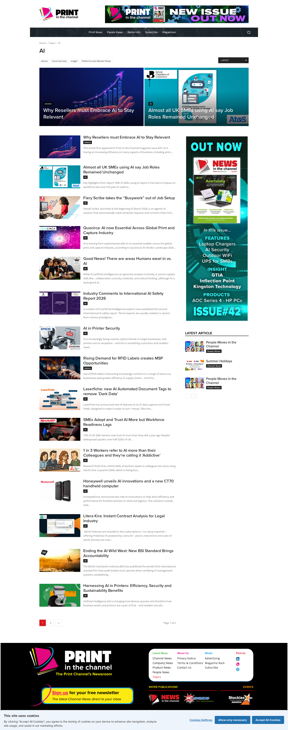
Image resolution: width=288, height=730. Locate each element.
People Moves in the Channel (221, 344)
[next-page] (193, 395)
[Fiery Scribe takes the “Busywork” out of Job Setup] (59, 207)
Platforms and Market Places (96, 60)
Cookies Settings (201, 720)
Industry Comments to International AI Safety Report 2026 (123, 295)
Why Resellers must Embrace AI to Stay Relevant (126, 137)
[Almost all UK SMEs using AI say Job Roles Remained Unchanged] (196, 97)
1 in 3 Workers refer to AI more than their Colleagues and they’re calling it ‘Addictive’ (121, 452)
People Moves (213, 351)
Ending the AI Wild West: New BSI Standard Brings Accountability (128, 553)
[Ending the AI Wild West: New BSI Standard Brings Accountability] (59, 560)
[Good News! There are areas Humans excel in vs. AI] (59, 268)
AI (151, 104)
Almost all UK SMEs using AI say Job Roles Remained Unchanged (121, 169)
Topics (52, 43)
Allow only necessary (232, 720)
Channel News (214, 365)
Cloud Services (59, 60)
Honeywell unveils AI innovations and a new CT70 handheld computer (128, 483)
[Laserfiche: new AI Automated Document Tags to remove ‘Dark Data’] (59, 398)
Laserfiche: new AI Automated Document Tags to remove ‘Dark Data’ (127, 391)
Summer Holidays (219, 361)
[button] (248, 32)
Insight (74, 60)
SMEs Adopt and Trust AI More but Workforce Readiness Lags (123, 421)
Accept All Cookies (268, 720)
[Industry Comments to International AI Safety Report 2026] (59, 303)
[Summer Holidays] (194, 365)
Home (42, 43)
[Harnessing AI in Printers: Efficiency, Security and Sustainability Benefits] (59, 595)
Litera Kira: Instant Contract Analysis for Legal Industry (124, 518)
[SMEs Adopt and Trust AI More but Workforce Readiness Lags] (59, 429)
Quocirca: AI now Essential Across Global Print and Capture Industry (129, 230)
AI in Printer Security (101, 328)
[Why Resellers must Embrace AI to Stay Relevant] (91, 97)
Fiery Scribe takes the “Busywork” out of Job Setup (129, 198)
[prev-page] (187, 395)
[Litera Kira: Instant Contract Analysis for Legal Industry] (59, 525)
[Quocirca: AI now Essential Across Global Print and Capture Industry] (59, 237)
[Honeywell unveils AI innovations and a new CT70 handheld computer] (59, 490)
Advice (44, 60)
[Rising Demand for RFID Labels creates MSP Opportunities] (59, 367)
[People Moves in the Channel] (194, 346)
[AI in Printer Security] (59, 337)
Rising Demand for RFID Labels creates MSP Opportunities (123, 360)
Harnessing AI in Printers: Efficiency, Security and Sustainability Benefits (127, 587)
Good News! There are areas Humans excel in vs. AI (127, 260)
